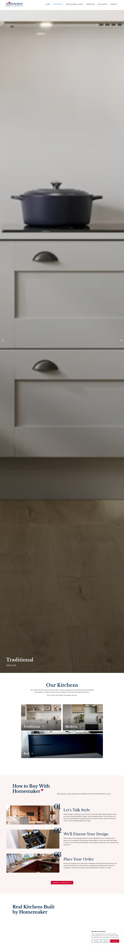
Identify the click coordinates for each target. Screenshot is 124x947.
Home (48, 4)
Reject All (105, 941)
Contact (113, 4)
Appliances (102, 4)
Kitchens (57, 4)
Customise (96, 941)
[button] (2, 340)
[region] (105, 936)
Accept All (114, 941)
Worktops (90, 4)
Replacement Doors (74, 4)
